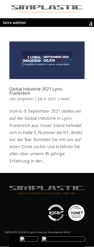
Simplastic (25, 98)
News (65, 98)
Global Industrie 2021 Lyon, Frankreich (36, 91)
